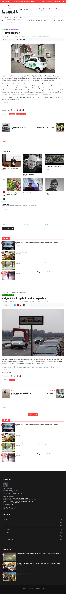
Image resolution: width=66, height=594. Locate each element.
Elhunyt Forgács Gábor (28, 174)
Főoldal (3, 27)
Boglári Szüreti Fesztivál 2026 (21, 252)
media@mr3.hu (24, 498)
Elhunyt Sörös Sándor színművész (53, 193)
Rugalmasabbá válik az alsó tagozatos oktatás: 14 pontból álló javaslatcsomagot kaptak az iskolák (34, 262)
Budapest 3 (10, 11)
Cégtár (14, 19)
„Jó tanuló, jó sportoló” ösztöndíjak (10, 168)
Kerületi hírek (18, 21)
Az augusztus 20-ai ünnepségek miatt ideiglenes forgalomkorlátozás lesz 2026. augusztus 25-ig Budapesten (36, 242)
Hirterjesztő (8, 19)
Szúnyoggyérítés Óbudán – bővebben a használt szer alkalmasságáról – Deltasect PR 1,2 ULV (39, 553)
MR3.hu (11, 504)
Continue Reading (33, 414)
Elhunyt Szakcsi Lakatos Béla (30, 193)
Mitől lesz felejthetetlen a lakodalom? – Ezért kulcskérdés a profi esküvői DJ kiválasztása (33, 272)
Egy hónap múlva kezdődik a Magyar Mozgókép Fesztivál (53, 167)
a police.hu (43, 359)
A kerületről (8, 17)
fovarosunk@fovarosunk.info (26, 501)
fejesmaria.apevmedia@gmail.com (28, 499)
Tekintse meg (5, 102)
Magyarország (22, 17)
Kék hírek (4, 295)
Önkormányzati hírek (10, 27)
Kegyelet (19, 19)
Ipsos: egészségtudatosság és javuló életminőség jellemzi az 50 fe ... (10, 193)
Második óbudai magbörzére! (24, 573)
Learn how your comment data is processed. (30, 232)
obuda (7, 36)
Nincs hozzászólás (16, 36)
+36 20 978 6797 (16, 502)
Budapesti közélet (10, 22)
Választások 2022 (9, 21)
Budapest (15, 17)
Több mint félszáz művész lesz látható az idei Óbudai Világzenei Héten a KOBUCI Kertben (38, 563)
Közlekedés (5, 29)
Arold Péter (17, 498)
